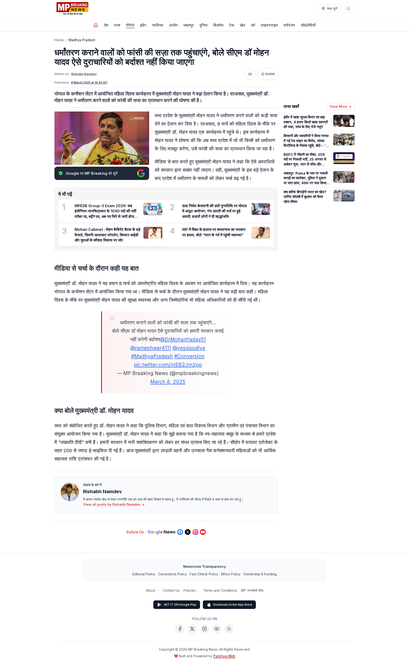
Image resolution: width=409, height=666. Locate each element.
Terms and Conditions (220, 590)
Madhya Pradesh (82, 40)
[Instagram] (204, 629)
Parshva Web (224, 656)
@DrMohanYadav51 (183, 339)
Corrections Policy (172, 574)
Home (59, 40)
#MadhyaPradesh (152, 356)
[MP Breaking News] (72, 8)
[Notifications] (348, 8)
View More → (340, 106)
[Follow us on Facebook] (180, 532)
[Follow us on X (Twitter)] (188, 532)
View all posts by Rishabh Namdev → (114, 504)
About (150, 590)
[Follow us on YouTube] (203, 532)
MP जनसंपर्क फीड (252, 590)
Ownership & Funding (260, 574)
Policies (189, 590)
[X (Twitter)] (192, 629)
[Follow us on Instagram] (195, 532)
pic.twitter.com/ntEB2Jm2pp (168, 365)
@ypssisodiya (189, 348)
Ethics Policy (230, 574)
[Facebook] (180, 629)
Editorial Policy (144, 574)
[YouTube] (217, 629)
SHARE (270, 74)
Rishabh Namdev (84, 74)
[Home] (95, 25)
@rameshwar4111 (150, 348)
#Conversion (189, 356)
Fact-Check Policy (204, 574)
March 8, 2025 (167, 382)
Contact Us (171, 590)
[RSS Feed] (229, 629)
